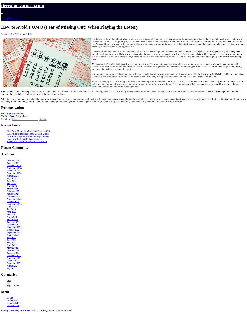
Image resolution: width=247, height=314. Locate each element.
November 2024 (14, 168)
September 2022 (14, 232)
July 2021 (11, 268)
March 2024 (12, 188)
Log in (10, 298)
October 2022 (13, 230)
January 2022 (13, 253)
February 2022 (13, 250)
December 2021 (14, 255)
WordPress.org (13, 305)
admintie (24, 34)
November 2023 (14, 199)
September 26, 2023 (10, 34)
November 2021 (14, 258)
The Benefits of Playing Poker (14, 116)
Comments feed (14, 303)
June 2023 (11, 212)
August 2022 (13, 235)
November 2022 (14, 227)
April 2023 (12, 217)
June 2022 (11, 240)
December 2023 (14, 196)
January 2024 (13, 194)
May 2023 (11, 214)
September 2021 (14, 263)
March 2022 (12, 248)
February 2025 (13, 160)
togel (9, 17)
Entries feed (12, 300)
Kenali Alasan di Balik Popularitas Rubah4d (27, 141)
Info (30, 34)
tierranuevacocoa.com (22, 5)
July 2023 (11, 209)
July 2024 (11, 178)
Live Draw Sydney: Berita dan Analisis (24, 139)
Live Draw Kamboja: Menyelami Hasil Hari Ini (28, 131)
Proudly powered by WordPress (15, 310)
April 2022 (12, 245)
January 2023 (13, 222)
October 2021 (13, 260)
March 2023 (12, 219)
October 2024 (13, 170)
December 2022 (14, 224)
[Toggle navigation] (2, 13)
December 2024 (14, 165)
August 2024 (13, 176)
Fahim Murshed (65, 310)
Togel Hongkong (14, 20)
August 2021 (13, 266)
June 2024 (11, 181)
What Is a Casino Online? (12, 113)
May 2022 (11, 242)
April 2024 (12, 186)
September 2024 (14, 173)
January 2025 (13, 163)
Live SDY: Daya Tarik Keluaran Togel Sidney (28, 136)
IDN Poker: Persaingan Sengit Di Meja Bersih (28, 134)
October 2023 (13, 201)
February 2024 (13, 191)
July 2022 (11, 237)
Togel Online (13, 285)
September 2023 (14, 204)
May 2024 (11, 183)
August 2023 (13, 206)
